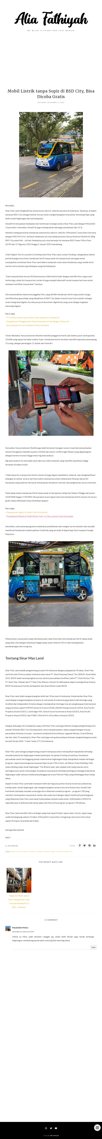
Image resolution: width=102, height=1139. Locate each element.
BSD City (15, 852)
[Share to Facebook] (80, 845)
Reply (93, 947)
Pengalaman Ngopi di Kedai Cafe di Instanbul (27, 512)
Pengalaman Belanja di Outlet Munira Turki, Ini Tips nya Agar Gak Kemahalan (40, 516)
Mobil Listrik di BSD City (61, 852)
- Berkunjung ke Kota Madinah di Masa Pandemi (27, 325)
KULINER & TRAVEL (28, 852)
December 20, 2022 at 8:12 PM (23, 932)
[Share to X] (84, 845)
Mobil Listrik (43, 852)
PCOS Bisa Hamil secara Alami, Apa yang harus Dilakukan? (33, 317)
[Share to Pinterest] (89, 845)
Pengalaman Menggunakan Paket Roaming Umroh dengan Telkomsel (38, 321)
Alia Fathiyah (54, 1135)
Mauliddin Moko (20, 927)
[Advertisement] (51, 61)
